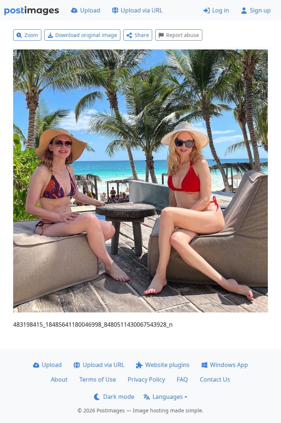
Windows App (229, 365)
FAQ (182, 379)
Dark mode (118, 397)
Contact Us (215, 379)
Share (142, 34)
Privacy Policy (146, 379)
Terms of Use (97, 379)
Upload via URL (141, 10)
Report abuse (182, 34)
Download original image (86, 34)
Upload (90, 10)
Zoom (31, 34)
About (59, 379)
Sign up (260, 10)
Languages (168, 397)
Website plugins (167, 365)
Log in (220, 10)
